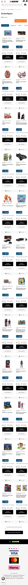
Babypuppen (13, 25)
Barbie (20, 25)
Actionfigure (5, 25)
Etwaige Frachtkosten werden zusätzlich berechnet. (9, 91)
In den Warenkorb (8, 57)
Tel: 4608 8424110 (19, 578)
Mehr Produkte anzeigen (14, 532)
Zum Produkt (8, 61)
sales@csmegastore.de (10, 578)
